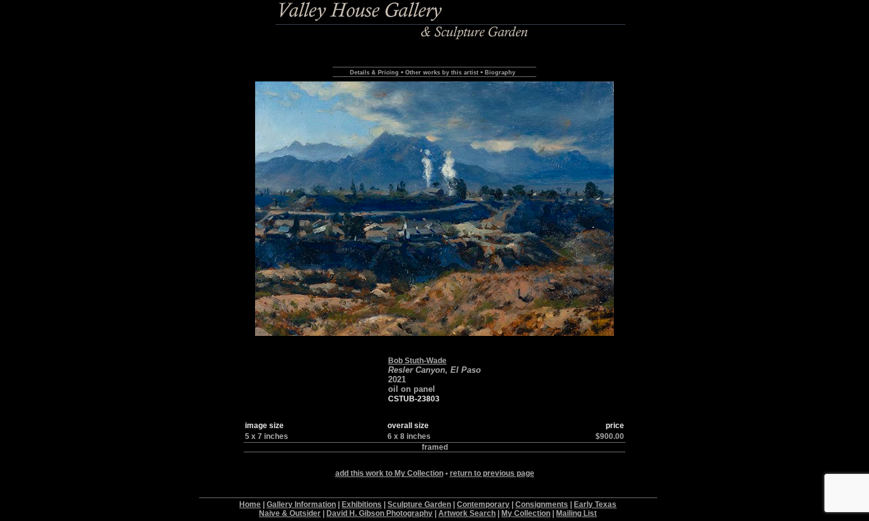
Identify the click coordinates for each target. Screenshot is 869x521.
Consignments (541, 504)
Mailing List (576, 513)
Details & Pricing (374, 72)
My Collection (525, 513)
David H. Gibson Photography (379, 513)
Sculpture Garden (419, 504)
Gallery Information (301, 504)
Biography (500, 72)
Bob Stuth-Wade (417, 360)
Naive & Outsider (290, 513)
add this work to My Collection (389, 473)
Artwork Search (467, 513)
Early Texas (595, 504)
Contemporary (483, 504)
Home (250, 504)
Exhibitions (362, 504)
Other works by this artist (441, 72)
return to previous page (492, 473)
